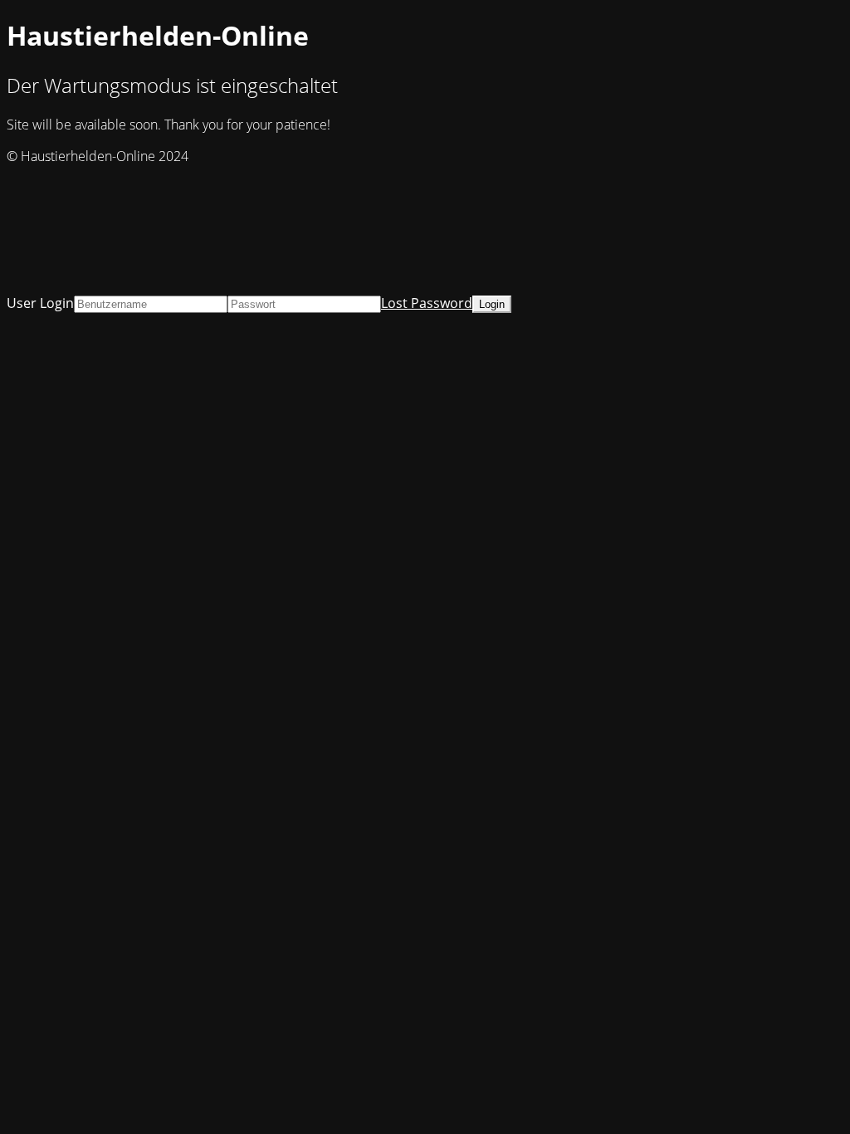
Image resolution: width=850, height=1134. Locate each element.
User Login (40, 303)
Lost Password (426, 303)
